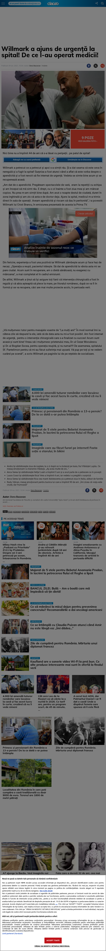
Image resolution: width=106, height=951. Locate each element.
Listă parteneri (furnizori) (12, 933)
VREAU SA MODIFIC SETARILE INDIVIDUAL (52, 946)
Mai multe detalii (46, 891)
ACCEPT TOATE (53, 940)
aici (56, 904)
